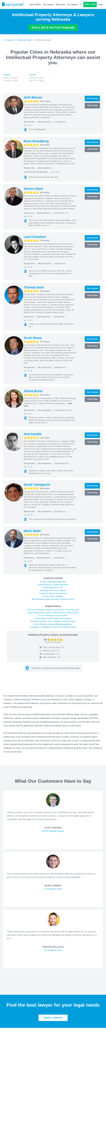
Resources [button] (60, 4)
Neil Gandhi (32, 434)
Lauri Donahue (35, 237)
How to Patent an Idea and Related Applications (53, 624)
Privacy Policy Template (53, 596)
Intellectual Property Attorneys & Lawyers (11, 79)
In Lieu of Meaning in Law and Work (53, 615)
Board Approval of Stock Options (53, 590)
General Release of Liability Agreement (53, 585)
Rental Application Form (53, 588)
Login (100, 4)
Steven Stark (33, 188)
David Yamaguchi (37, 484)
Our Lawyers (48, 4)
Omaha (6, 74)
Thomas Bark (34, 287)
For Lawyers (72, 4)
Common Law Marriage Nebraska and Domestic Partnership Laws (53, 610)
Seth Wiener (33, 97)
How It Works (35, 4)
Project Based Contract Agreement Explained (53, 618)
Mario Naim (32, 531)
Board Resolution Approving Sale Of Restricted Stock (53, 599)
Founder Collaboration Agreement (53, 582)
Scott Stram (33, 338)
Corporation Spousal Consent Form (53, 593)
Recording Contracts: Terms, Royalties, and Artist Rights (53, 621)
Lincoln (32, 74)
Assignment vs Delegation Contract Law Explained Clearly (53, 627)
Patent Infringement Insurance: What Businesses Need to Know (53, 613)
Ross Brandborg (36, 141)
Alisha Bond (33, 391)
